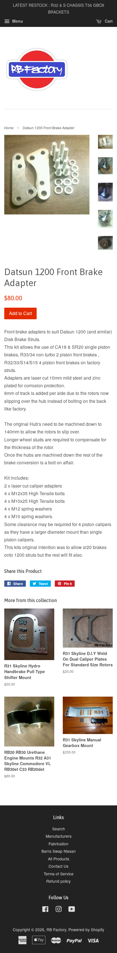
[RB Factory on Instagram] (58, 910)
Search (58, 828)
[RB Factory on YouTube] (71, 910)
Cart (108, 21)
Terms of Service (59, 874)
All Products (58, 858)
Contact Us (58, 866)
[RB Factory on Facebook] (45, 910)
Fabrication (58, 843)
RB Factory (56, 929)
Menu (17, 21)
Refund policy (58, 881)
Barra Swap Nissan (58, 851)
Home (9, 127)
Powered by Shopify (86, 929)
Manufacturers (59, 836)
